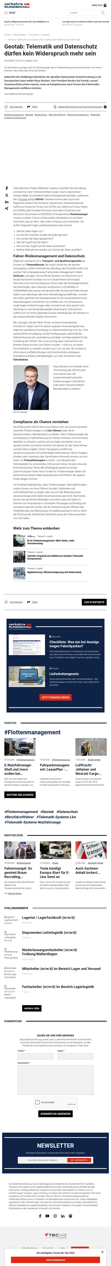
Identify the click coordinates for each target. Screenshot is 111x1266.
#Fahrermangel (23, 863)
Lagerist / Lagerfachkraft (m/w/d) (48, 918)
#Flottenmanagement (32, 732)
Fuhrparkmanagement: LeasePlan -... (55, 767)
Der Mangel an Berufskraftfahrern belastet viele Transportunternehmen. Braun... (19, 885)
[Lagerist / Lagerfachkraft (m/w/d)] (11, 920)
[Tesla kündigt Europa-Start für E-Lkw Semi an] (55, 850)
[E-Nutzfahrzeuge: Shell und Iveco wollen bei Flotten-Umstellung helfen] (20, 747)
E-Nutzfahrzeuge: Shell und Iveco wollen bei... (18, 769)
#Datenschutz (67, 812)
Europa (23, 199)
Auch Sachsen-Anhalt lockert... (87, 870)
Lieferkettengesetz (64, 674)
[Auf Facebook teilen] (7, 188)
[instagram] (55, 1216)
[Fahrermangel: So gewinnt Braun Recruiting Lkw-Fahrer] (20, 850)
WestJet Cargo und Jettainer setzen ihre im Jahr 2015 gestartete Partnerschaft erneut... (90, 782)
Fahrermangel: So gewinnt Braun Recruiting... (18, 872)
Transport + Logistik (39, 34)
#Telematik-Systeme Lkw (56, 817)
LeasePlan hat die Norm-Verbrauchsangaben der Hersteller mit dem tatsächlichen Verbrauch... (55, 782)
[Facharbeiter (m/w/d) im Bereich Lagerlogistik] (11, 992)
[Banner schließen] (101, 1252)
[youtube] (47, 1216)
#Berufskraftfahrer (19, 817)
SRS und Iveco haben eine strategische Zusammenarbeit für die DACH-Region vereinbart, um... (19, 782)
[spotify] (70, 1216)
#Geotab (47, 812)
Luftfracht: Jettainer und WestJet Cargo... (88, 769)
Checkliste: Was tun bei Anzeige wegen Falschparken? (74, 644)
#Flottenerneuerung (26, 760)
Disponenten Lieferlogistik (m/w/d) (49, 933)
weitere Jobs (31, 1008)
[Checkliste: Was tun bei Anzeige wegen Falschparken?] (27, 644)
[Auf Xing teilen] (6, 208)
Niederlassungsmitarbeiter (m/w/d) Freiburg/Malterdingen (49, 952)
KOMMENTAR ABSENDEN (56, 1113)
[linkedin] (62, 1216)
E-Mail (21, 1051)
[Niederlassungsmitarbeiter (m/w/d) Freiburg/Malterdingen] (11, 953)
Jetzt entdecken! (55, 1259)
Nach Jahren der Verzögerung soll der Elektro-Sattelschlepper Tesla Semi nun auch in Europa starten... (55, 885)
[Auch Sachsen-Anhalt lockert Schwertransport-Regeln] (91, 850)
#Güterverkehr (94, 760)
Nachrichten (20, 34)
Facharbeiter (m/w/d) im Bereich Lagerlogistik (58, 987)
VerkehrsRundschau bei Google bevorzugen (80, 106)
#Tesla (55, 863)
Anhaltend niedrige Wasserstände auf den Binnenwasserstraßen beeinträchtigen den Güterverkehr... (91, 885)
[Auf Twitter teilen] (6, 195)
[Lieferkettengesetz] (27, 676)
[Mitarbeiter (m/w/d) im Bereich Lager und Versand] (11, 972)
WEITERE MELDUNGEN (20, 794)
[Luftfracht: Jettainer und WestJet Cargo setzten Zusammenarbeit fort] (91, 747)
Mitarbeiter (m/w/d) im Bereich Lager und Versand (61, 969)
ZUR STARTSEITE (94, 602)
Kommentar (23, 1063)
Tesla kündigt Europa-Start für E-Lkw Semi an (55, 872)
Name (60, 1051)
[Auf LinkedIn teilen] (6, 202)
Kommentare (16, 106)
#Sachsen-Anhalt (95, 863)
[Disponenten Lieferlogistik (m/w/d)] (11, 936)
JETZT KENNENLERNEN (55, 697)
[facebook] (40, 1216)
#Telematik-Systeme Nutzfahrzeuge (32, 822)
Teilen (35, 106)
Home (7, 34)
